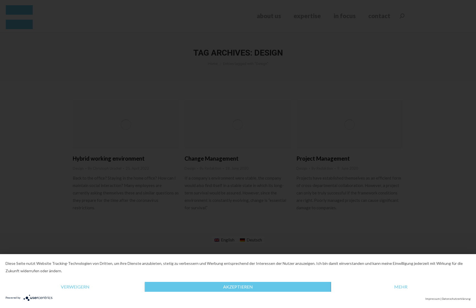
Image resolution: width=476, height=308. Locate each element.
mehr (400, 286)
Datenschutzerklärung (456, 298)
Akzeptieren (238, 286)
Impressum (432, 298)
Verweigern (75, 286)
